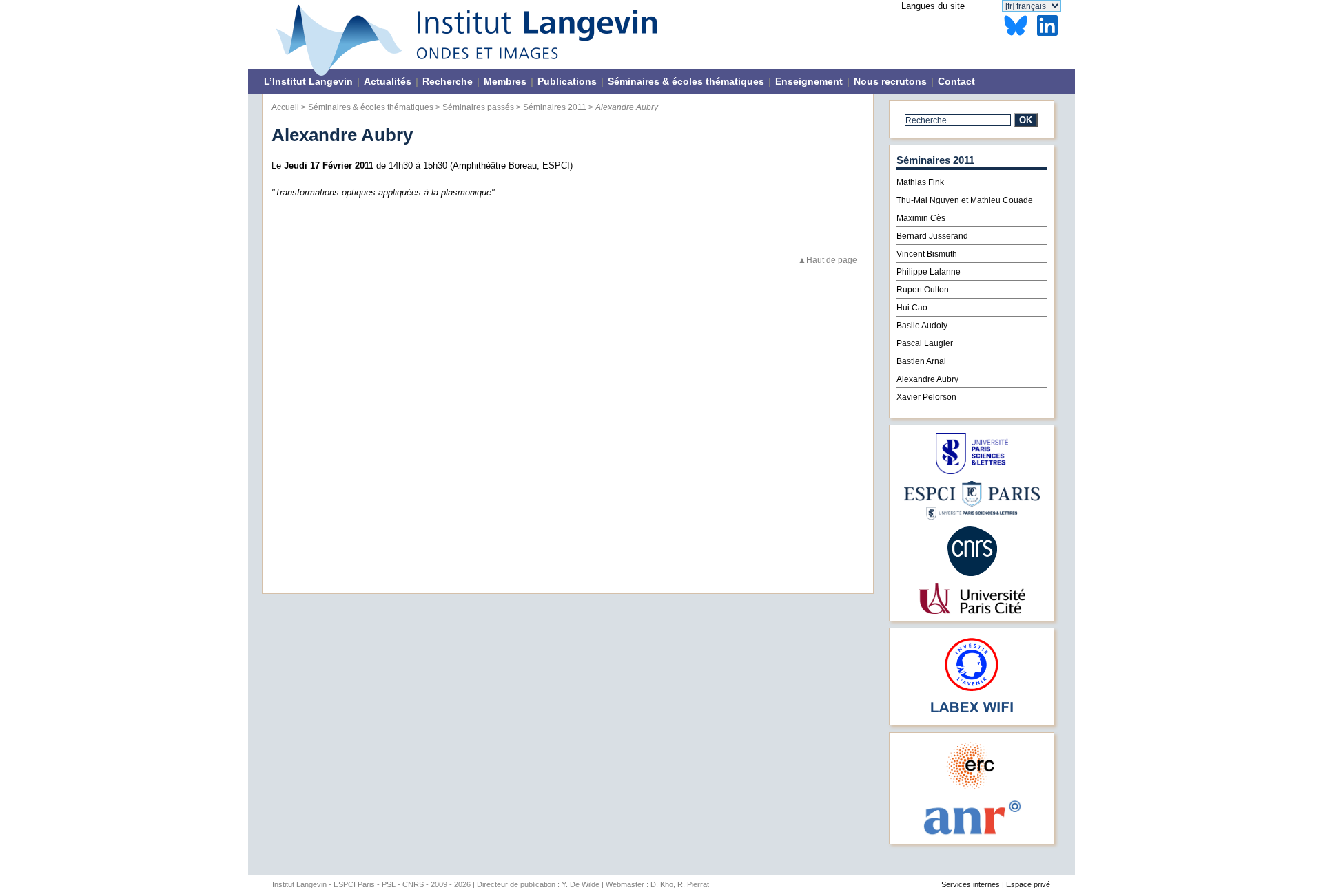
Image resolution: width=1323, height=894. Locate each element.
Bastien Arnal (921, 361)
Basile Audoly (921, 325)
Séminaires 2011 (554, 107)
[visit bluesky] (1016, 36)
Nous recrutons (890, 81)
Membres (505, 81)
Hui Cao (911, 307)
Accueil (285, 107)
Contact (956, 81)
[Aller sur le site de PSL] (972, 471)
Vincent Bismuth (926, 254)
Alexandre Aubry (927, 379)
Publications (567, 81)
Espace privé (1028, 884)
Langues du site (933, 6)
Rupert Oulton (922, 290)
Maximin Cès (920, 218)
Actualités (387, 81)
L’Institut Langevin (308, 81)
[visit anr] (971, 834)
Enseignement (809, 81)
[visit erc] (972, 789)
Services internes (970, 884)
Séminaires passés (478, 107)
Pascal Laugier (924, 343)
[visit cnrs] (972, 573)
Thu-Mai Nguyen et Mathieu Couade (964, 200)
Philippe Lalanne (928, 272)
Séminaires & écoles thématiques (686, 81)
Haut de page (831, 259)
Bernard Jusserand (932, 236)
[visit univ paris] (972, 611)
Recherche (447, 81)
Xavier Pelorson (926, 397)
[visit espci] (972, 516)
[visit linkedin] (1047, 36)
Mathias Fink (920, 182)
